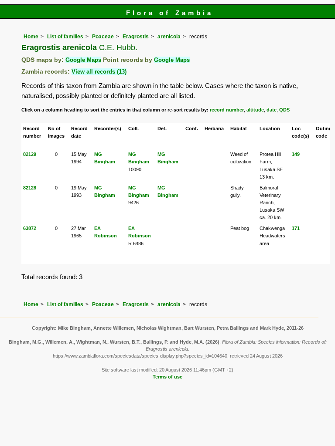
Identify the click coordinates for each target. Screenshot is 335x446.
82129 (29, 154)
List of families (65, 37)
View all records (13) (99, 71)
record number (227, 109)
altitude (255, 109)
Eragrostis (136, 37)
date (272, 109)
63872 (29, 228)
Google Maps (83, 60)
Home (31, 37)
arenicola (169, 37)
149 (296, 154)
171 (296, 228)
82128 (29, 187)
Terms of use (167, 376)
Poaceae (103, 37)
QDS (284, 109)
